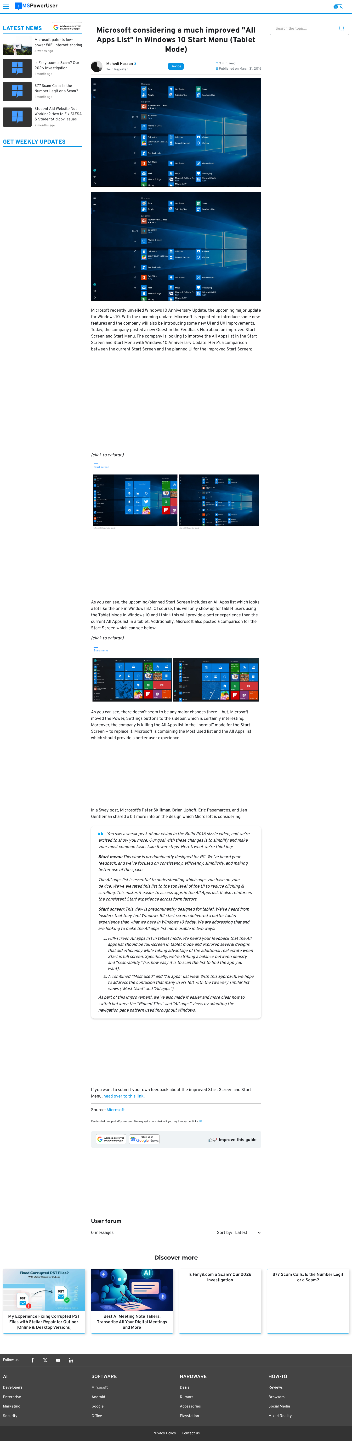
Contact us (191, 1433)
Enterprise (12, 1397)
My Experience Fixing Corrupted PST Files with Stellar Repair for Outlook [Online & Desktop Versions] (44, 1322)
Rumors (186, 1397)
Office (96, 1416)
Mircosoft (99, 1387)
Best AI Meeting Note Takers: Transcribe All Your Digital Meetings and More (132, 1322)
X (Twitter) (45, 1360)
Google (97, 1406)
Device (175, 66)
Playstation (189, 1416)
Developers (13, 1387)
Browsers (276, 1397)
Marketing (11, 1406)
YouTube (58, 1360)
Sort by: (224, 1233)
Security (10, 1416)
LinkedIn (71, 1360)
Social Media (279, 1406)
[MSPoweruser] (36, 6)
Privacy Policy (164, 1433)
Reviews (275, 1387)
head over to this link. (124, 1096)
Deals (184, 1387)
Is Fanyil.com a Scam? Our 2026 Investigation (219, 1277)
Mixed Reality (280, 1416)
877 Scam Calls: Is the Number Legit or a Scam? (308, 1277)
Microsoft (116, 1110)
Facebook (32, 1360)
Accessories (190, 1406)
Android (98, 1397)
